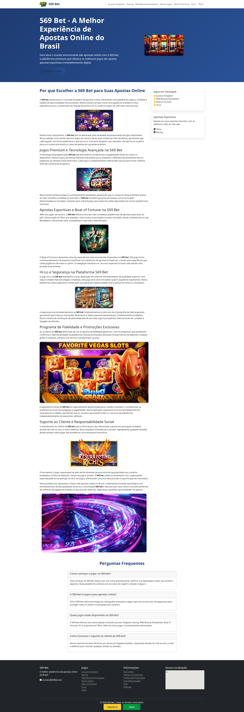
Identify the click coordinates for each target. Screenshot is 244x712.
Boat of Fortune (181, 4)
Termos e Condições (133, 674)
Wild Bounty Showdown (146, 4)
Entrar (131, 707)
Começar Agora (52, 71)
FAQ (125, 684)
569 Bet (54, 4)
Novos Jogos (166, 4)
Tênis (200, 4)
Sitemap (127, 687)
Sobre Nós (129, 671)
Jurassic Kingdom (116, 4)
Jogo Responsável (132, 681)
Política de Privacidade (134, 677)
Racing (130, 4)
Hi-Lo (193, 4)
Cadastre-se (112, 707)
